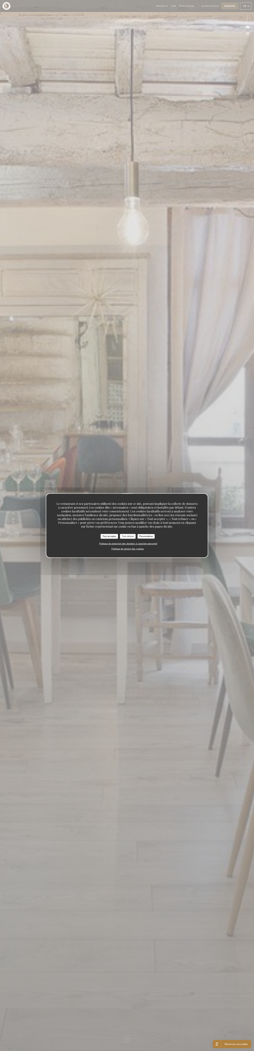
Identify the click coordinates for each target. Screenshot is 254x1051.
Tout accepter (109, 536)
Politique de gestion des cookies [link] (127, 548)
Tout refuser (128, 536)
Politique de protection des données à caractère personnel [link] (128, 543)
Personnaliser (146, 536)
